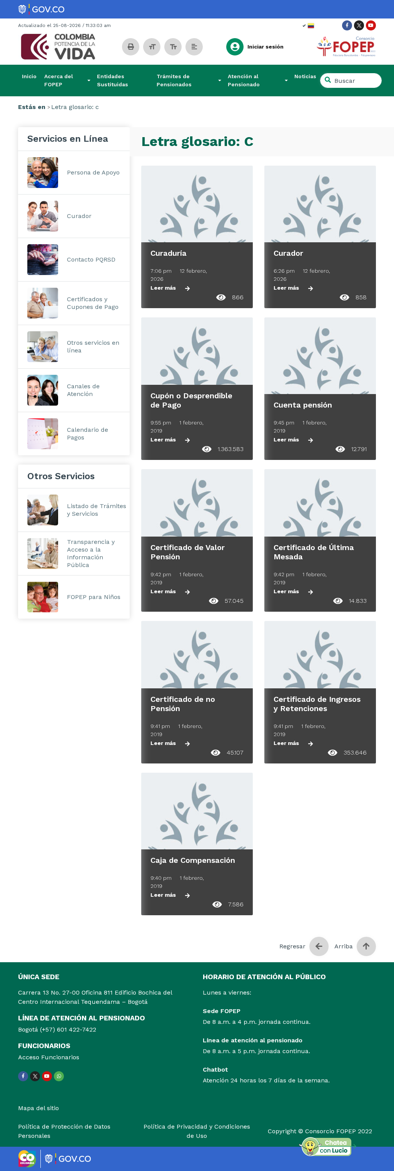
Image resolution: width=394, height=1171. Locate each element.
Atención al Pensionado (244, 80)
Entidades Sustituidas (112, 80)
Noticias (305, 76)
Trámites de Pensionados (174, 80)
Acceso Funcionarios (48, 1057)
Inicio (29, 76)
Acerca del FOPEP (58, 80)
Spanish (308, 25)
